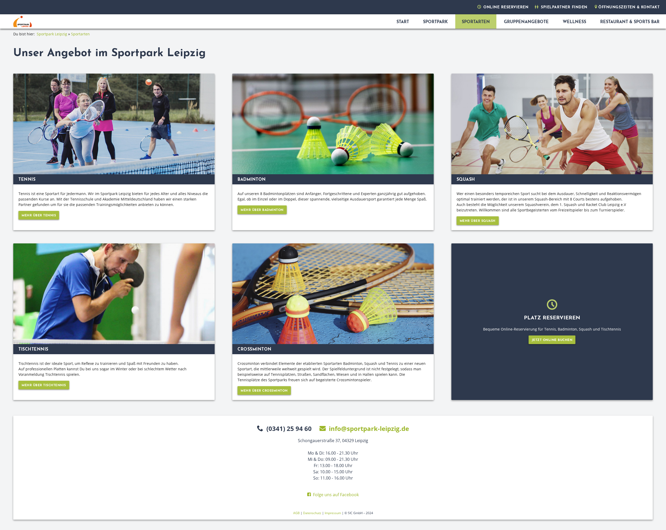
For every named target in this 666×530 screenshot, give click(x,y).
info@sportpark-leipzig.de (369, 428)
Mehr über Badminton (262, 210)
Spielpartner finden (563, 7)
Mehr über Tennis (39, 215)
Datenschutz (312, 513)
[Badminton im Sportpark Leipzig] (333, 124)
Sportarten (476, 22)
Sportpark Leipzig (52, 33)
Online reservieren (505, 7)
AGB (296, 513)
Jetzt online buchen (552, 340)
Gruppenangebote (526, 22)
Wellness (574, 22)
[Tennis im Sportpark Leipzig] (114, 124)
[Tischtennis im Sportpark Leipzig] (114, 293)
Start (402, 22)
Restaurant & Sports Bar (629, 22)
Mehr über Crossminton (264, 390)
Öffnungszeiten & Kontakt (628, 7)
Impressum (333, 513)
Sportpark (435, 22)
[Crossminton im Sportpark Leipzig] (333, 293)
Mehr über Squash (478, 221)
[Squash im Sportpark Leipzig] (552, 124)
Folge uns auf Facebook (336, 494)
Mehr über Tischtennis (44, 385)
